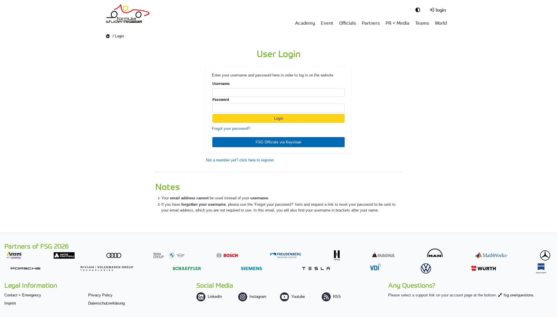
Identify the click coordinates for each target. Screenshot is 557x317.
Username (221, 84)
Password (220, 100)
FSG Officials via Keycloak (278, 142)
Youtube (298, 296)
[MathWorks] (491, 255)
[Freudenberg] (285, 255)
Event (327, 22)
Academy (305, 22)
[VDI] (375, 267)
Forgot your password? (231, 128)
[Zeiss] (541, 268)
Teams (422, 22)
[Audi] (113, 255)
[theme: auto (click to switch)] (419, 9)
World (441, 22)
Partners (371, 22)
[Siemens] (251, 268)
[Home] (127, 13)
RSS (337, 296)
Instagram (257, 296)
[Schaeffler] (187, 268)
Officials (347, 22)
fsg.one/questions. (519, 295)
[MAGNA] (383, 255)
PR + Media (397, 22)
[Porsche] (25, 268)
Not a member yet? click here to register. (240, 160)
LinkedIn (215, 296)
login (441, 9)
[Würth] (483, 268)
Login (119, 36)
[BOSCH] (227, 255)
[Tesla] (316, 268)
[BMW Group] (169, 255)
